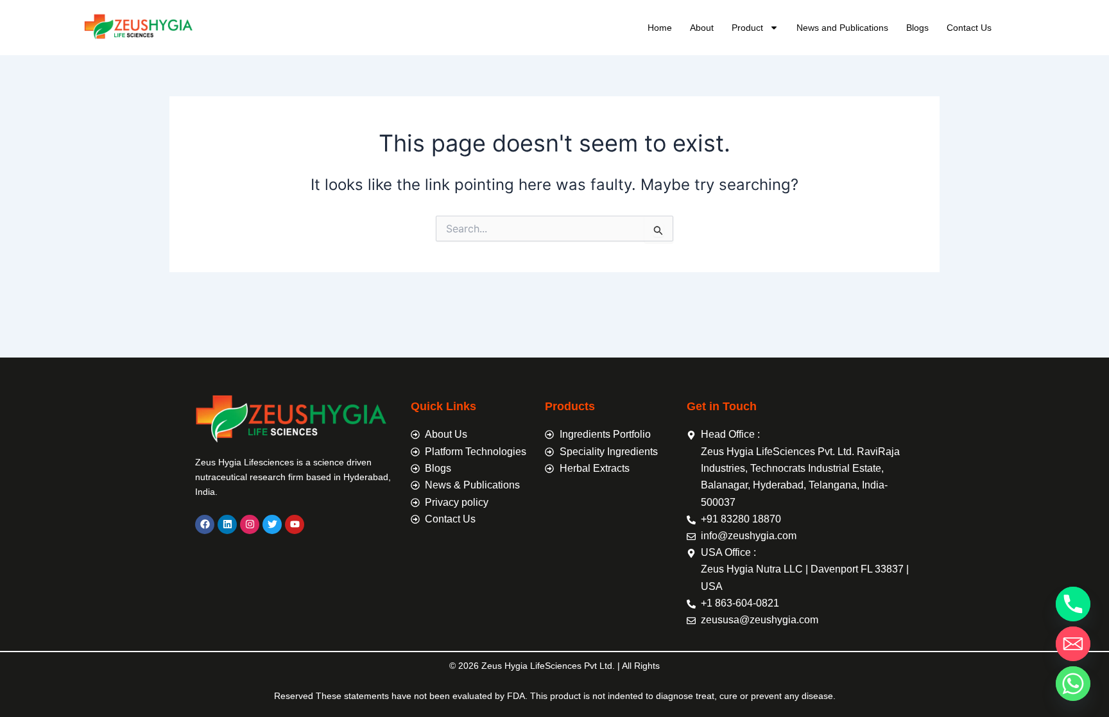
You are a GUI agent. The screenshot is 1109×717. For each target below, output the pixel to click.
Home (660, 27)
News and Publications (842, 27)
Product (747, 27)
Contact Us (969, 27)
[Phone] (1073, 604)
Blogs (917, 27)
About (702, 27)
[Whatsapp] (1073, 683)
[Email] (1073, 643)
